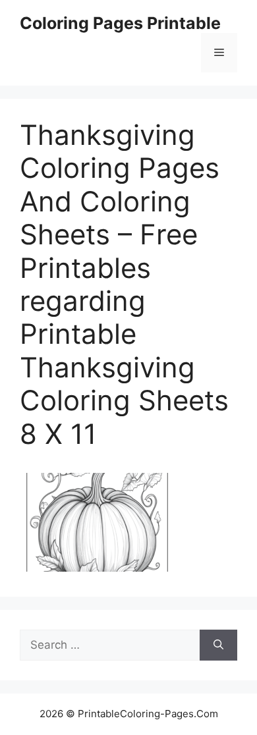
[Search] (218, 645)
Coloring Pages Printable (120, 23)
